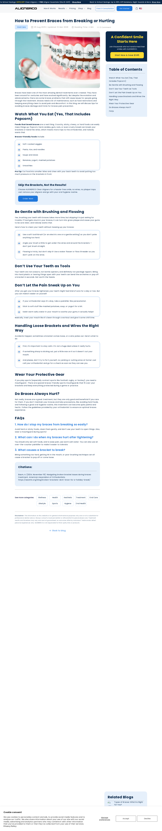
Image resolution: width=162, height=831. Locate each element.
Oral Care (21, 27)
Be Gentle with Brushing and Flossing (126, 85)
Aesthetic (68, 497)
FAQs (111, 111)
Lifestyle (42, 503)
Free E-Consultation (105, 8)
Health (55, 497)
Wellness (42, 497)
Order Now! (28, 198)
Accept (126, 818)
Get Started (124, 8)
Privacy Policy (10, 826)
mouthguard (20, 383)
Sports (55, 503)
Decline (147, 818)
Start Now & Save (127, 55)
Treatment (81, 497)
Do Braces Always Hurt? (120, 107)
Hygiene (67, 503)
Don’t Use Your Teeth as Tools (123, 89)
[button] (62, 8)
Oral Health (81, 503)
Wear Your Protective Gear (121, 103)
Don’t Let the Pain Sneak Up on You (125, 92)
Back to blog (59, 530)
